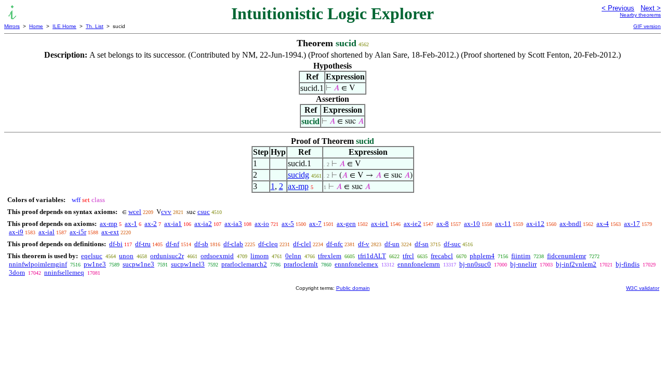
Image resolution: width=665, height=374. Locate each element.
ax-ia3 (233, 224)
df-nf (172, 244)
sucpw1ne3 (138, 264)
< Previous (618, 8)
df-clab (233, 244)
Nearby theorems (640, 15)
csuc (203, 212)
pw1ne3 (95, 264)
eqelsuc (91, 256)
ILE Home (64, 26)
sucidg (298, 174)
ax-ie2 (412, 224)
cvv (166, 212)
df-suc (452, 244)
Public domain (353, 288)
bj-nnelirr (523, 264)
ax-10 (472, 224)
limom (259, 256)
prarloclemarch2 (244, 264)
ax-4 (602, 224)
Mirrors (12, 26)
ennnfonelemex (356, 264)
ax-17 (632, 224)
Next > (651, 8)
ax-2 (150, 224)
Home (36, 26)
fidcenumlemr (566, 256)
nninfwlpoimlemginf (38, 264)
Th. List (94, 26)
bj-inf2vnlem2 (576, 264)
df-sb (201, 244)
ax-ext (110, 232)
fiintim (520, 256)
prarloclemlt (301, 264)
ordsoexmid (217, 256)
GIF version (647, 26)
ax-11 (503, 224)
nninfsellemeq (64, 272)
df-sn (422, 244)
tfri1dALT (372, 256)
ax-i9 (16, 232)
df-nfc (334, 244)
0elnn (293, 256)
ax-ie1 (380, 224)
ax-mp (298, 186)
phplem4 (482, 256)
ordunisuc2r (167, 256)
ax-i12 (535, 224)
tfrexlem (329, 256)
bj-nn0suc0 (475, 264)
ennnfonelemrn (418, 264)
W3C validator (642, 288)
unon (126, 256)
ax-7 (315, 224)
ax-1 (131, 224)
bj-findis (628, 264)
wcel (134, 212)
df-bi (116, 244)
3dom (17, 272)
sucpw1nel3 (188, 264)
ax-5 (288, 224)
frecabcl (442, 256)
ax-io (262, 224)
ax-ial (46, 232)
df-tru (143, 244)
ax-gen (346, 224)
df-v (363, 244)
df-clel (302, 244)
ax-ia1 (173, 224)
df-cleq (268, 244)
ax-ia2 (203, 224)
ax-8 (442, 224)
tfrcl (408, 256)
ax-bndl (570, 224)
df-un (392, 244)
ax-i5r (78, 232)
